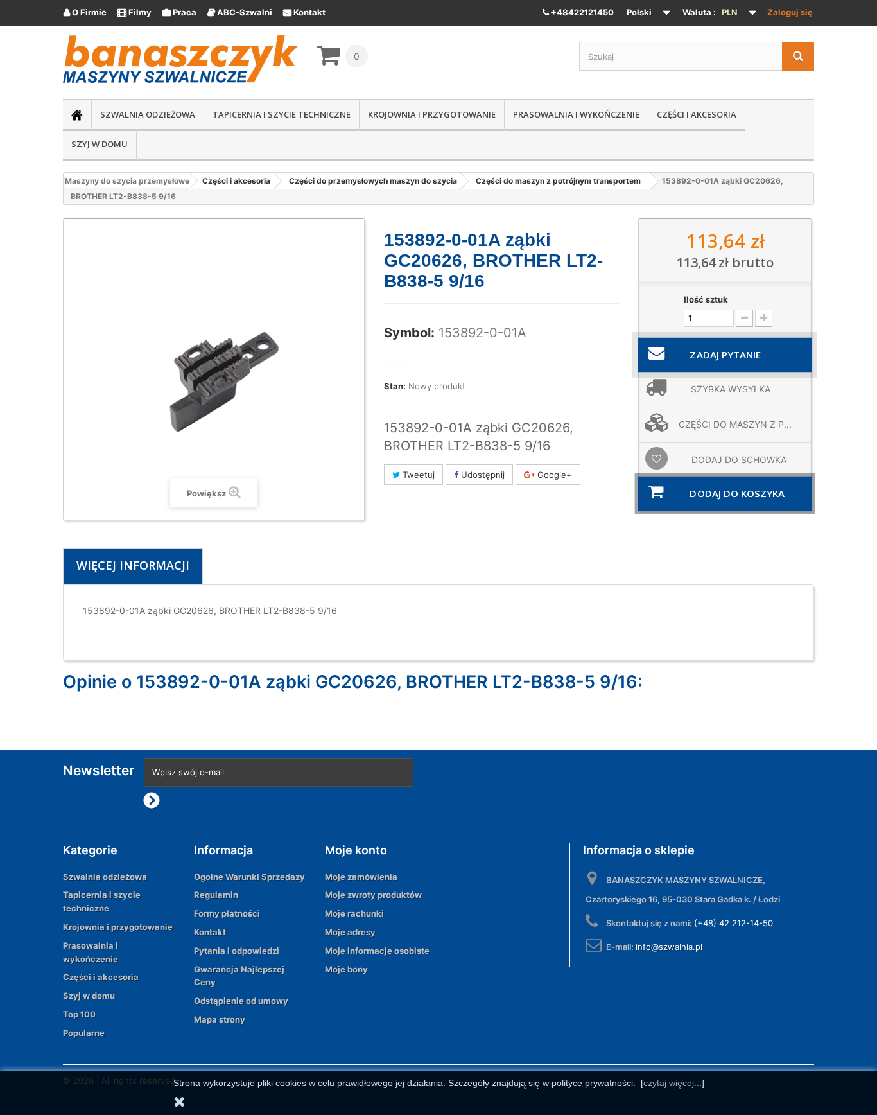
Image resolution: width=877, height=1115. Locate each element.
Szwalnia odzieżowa (147, 114)
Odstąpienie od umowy (241, 1001)
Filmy (134, 12)
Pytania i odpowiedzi (236, 950)
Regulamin (216, 895)
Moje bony (346, 969)
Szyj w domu (99, 144)
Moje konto (356, 850)
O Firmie (85, 12)
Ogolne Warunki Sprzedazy (249, 877)
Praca (179, 12)
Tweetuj (417, 475)
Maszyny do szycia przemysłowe (127, 181)
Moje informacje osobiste (377, 950)
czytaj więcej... (672, 1083)
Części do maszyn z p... (735, 424)
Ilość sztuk (706, 299)
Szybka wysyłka (730, 388)
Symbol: (409, 332)
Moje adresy (350, 932)
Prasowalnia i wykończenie (576, 114)
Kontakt (304, 12)
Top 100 (79, 1014)
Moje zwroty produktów (373, 895)
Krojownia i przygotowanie (432, 114)
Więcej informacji (132, 565)
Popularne (84, 1033)
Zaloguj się (790, 12)
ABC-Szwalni (239, 12)
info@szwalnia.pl (669, 947)
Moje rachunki (354, 913)
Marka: (398, 365)
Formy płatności (227, 913)
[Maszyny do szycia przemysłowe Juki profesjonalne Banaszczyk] (180, 59)
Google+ (553, 475)
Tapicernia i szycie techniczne (282, 114)
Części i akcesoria (696, 114)
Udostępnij (481, 475)
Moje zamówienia (361, 877)
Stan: (395, 386)
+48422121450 (581, 12)
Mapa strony (219, 1019)
